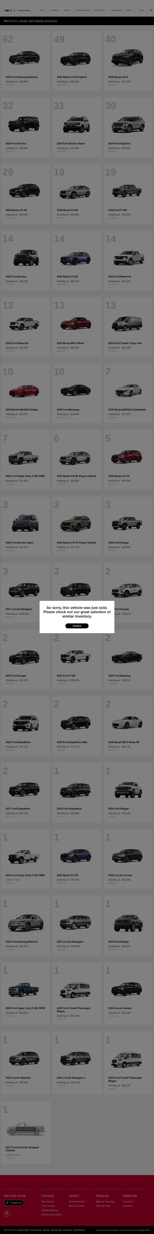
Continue (77, 626)
